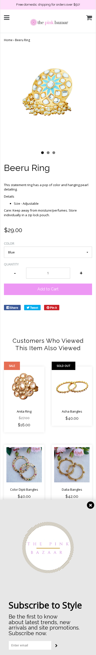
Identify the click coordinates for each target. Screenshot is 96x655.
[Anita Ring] (24, 386)
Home (8, 40)
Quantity (11, 264)
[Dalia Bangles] (72, 464)
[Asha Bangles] (72, 386)
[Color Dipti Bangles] (24, 464)
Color (9, 243)
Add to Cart (48, 289)
